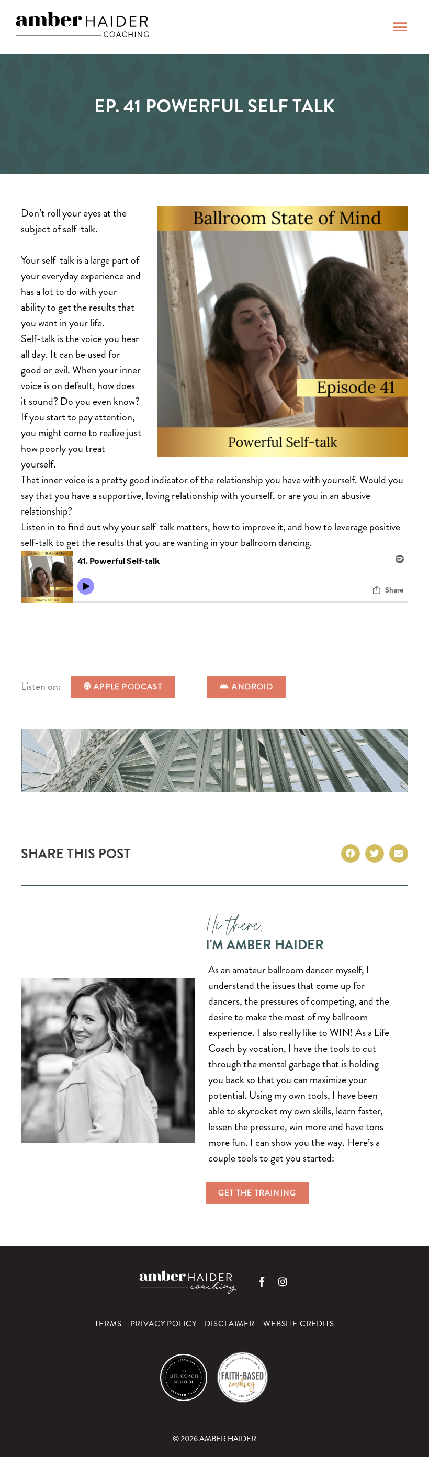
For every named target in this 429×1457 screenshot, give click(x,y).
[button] (350, 853)
